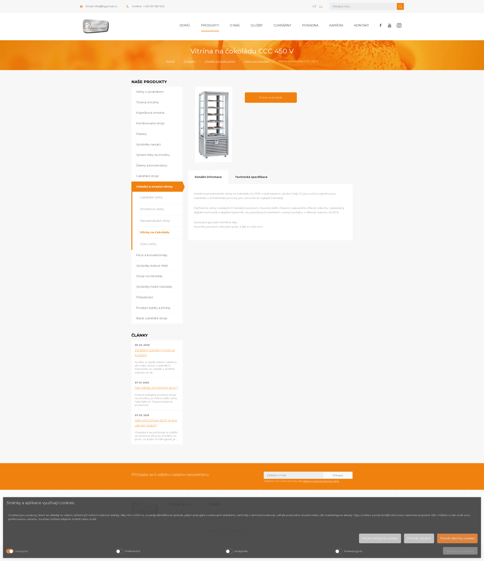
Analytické (241, 551)
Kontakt (361, 25)
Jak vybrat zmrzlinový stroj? (156, 387)
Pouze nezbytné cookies (380, 538)
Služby (257, 25)
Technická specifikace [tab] (251, 177)
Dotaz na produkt (270, 97)
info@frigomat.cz (105, 6)
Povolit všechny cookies (457, 538)
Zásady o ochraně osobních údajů (321, 481)
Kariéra (336, 25)
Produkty (210, 25)
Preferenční (132, 551)
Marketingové (353, 551)
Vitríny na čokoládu (256, 61)
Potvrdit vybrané (419, 538)
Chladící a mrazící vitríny (220, 61)
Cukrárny (282, 25)
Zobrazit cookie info (460, 551)
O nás (235, 25)
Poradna (310, 25)
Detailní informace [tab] (208, 177)
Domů (185, 25)
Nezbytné (21, 551)
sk (321, 6)
